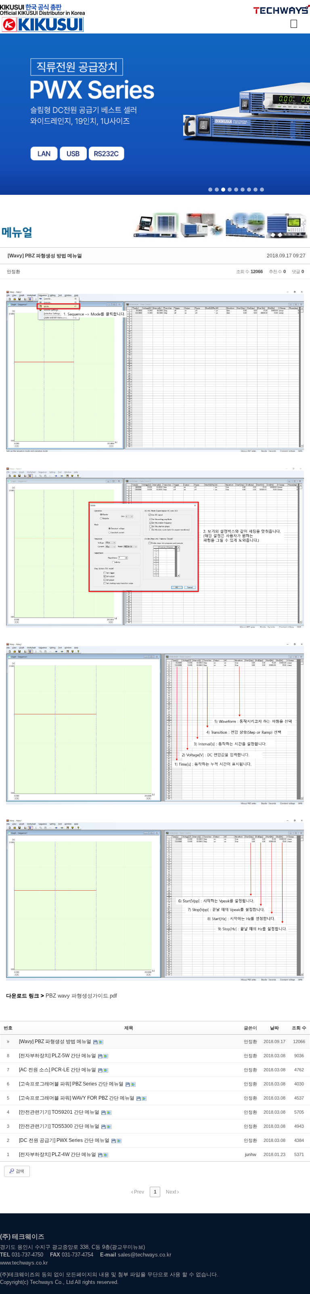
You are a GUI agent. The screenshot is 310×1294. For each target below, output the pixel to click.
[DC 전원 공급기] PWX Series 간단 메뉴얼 (65, 1140)
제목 (128, 1027)
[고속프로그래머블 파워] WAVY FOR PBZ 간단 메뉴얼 (77, 1098)
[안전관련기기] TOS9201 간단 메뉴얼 (60, 1112)
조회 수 (299, 1027)
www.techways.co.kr (24, 1263)
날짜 (274, 1027)
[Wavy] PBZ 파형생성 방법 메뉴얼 (45, 256)
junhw (250, 1154)
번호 (8, 1027)
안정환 (13, 271)
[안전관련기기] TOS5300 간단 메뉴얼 (60, 1126)
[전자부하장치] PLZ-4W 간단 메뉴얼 (58, 1154)
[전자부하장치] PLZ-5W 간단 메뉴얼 (58, 1055)
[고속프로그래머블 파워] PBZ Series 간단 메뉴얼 (72, 1084)
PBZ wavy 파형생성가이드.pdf (81, 996)
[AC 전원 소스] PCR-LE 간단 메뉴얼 (58, 1070)
